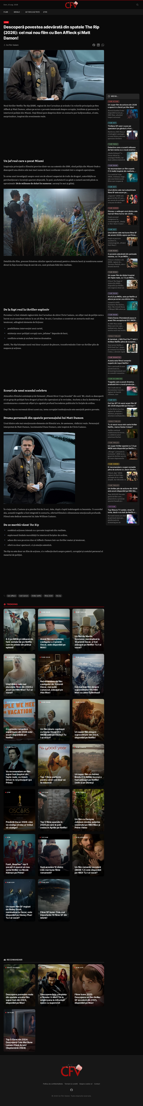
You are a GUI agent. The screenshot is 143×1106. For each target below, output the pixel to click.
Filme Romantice (13, 657)
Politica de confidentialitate (53, 1084)
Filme (6, 12)
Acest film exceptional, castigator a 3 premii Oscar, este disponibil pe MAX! (53, 643)
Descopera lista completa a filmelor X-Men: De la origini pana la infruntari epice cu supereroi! (53, 998)
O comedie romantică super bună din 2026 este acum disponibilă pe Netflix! (19, 733)
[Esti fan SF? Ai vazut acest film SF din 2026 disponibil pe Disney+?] (123, 409)
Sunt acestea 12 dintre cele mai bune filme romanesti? (51, 870)
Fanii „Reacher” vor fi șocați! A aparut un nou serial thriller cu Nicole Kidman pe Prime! (18, 868)
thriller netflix (36, 596)
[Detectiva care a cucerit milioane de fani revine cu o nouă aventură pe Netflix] (123, 153)
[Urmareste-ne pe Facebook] (71, 1090)
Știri (45, 12)
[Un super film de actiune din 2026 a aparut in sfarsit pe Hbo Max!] (123, 110)
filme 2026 (49, 596)
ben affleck (12, 596)
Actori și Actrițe (32, 12)
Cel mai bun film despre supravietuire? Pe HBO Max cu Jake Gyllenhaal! (87, 690)
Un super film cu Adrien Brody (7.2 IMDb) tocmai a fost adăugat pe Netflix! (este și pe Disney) (88, 778)
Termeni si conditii (71, 1084)
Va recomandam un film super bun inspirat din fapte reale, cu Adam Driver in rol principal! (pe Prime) (19, 777)
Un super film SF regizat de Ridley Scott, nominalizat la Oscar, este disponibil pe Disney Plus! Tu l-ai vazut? (19, 912)
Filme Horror (113, 208)
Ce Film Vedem (12, 45)
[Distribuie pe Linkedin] (98, 45)
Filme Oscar (45, 612)
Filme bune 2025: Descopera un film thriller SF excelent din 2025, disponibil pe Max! (87, 998)
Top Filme (44, 747)
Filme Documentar (115, 379)
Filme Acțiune (113, 101)
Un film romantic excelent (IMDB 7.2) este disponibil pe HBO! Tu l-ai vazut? (88, 870)
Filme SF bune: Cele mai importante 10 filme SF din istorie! (53, 915)
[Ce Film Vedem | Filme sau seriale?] (71, 4)
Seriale (17, 12)
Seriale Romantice (14, 612)
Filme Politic (11, 747)
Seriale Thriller (114, 336)
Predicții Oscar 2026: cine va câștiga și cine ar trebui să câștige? (19, 825)
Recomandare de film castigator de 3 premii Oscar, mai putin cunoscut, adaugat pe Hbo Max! (51, 687)
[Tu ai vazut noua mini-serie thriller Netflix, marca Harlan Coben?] (123, 430)
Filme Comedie (81, 747)
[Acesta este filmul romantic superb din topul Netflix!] (123, 366)
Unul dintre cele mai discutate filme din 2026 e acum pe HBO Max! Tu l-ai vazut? (19, 688)
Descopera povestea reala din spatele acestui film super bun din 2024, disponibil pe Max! (19, 998)
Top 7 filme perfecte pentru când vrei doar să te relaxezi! (52, 780)
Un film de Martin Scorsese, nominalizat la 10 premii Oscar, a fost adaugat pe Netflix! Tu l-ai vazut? (88, 642)
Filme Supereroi (47, 967)
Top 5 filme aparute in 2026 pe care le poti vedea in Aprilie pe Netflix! (53, 825)
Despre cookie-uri (85, 1084)
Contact (97, 1084)
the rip (58, 596)
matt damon (23, 596)
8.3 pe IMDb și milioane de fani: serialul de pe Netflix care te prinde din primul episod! (19, 643)
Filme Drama (80, 657)
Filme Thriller (81, 612)
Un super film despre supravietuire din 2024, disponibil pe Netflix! (87, 735)
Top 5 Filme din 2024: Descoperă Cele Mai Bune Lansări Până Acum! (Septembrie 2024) (19, 1043)
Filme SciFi (11, 882)
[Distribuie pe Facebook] (94, 45)
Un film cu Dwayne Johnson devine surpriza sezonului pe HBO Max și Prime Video (87, 823)
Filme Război (112, 251)
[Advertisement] (54, 368)
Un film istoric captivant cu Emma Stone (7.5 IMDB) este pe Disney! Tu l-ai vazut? (53, 733)
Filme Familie (113, 144)
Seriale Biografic (13, 967)
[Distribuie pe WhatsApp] (102, 45)
